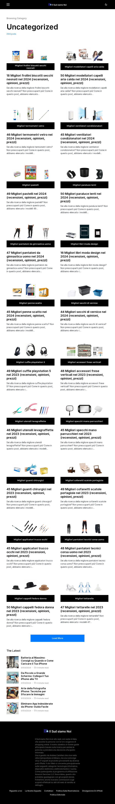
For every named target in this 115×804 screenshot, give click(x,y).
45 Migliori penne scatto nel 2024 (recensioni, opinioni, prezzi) (27, 315)
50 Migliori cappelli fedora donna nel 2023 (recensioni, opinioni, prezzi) (30, 611)
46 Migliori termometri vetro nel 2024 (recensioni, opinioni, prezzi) (30, 138)
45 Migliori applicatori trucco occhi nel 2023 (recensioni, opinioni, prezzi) (27, 552)
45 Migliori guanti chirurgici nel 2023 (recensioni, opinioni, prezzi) (29, 492)
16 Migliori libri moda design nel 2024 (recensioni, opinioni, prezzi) (82, 256)
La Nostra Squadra (33, 791)
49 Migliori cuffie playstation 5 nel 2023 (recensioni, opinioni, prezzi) (29, 374)
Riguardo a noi (15, 791)
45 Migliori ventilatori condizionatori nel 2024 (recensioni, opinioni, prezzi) (80, 138)
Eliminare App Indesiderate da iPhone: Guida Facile (37, 705)
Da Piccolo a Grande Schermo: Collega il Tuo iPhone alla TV (35, 676)
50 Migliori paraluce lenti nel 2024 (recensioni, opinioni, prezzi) (80, 197)
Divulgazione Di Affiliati (92, 791)
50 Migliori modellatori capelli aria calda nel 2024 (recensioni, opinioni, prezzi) (83, 79)
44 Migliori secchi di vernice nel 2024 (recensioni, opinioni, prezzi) (83, 315)
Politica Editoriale (57, 795)
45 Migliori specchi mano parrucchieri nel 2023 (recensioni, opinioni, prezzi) (80, 433)
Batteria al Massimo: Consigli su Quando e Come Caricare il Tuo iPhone (37, 660)
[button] (8, 4)
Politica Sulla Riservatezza (67, 791)
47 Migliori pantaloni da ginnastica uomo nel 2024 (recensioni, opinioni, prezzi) (27, 256)
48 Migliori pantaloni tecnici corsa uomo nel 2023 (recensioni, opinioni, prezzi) (80, 552)
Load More (57, 638)
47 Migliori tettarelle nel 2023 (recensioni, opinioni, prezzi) (81, 609)
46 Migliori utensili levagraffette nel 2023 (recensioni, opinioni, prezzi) (30, 433)
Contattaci (48, 791)
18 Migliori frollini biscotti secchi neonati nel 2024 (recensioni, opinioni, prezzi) (30, 79)
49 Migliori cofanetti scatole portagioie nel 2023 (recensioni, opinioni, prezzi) (83, 492)
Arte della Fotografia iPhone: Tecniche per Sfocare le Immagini (33, 691)
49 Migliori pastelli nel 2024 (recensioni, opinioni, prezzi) (27, 195)
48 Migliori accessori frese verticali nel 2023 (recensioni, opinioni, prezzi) (82, 374)
